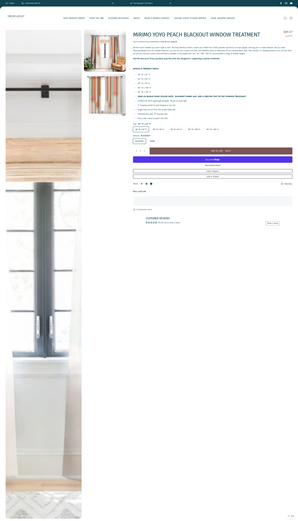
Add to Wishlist (213, 176)
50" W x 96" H (176, 129)
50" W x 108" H (194, 129)
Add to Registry (213, 171)
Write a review (272, 223)
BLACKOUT (139, 141)
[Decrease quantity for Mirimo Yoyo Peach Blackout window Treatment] (136, 151)
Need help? (288, 184)
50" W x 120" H (212, 129)
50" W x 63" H (140, 129)
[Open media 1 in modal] (44, 274)
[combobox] (11, 3)
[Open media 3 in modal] (105, 95)
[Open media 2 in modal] (105, 51)
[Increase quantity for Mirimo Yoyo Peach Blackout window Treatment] (145, 151)
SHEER (152, 141)
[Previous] (112, 3)
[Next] (170, 3)
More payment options (212, 165)
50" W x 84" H (158, 129)
